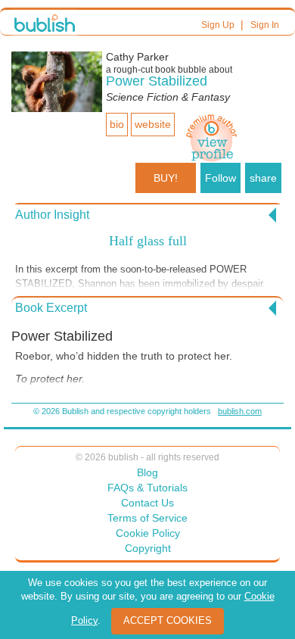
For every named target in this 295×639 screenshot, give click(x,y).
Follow (220, 178)
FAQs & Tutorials (147, 488)
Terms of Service (147, 518)
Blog (147, 472)
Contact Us (147, 503)
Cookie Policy (148, 533)
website (153, 124)
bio (117, 124)
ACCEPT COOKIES (167, 620)
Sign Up (217, 25)
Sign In (264, 25)
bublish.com (240, 411)
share (263, 178)
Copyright (148, 548)
